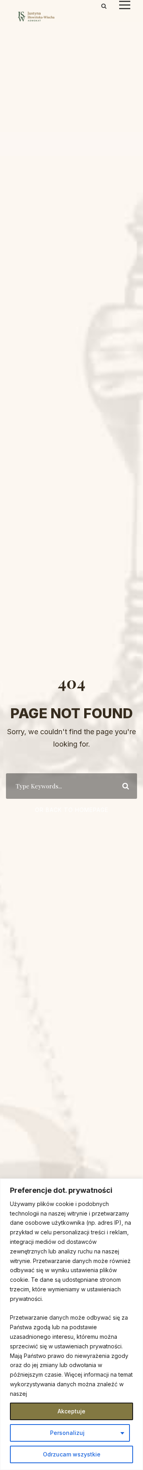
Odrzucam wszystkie (71, 1454)
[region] (71, 1324)
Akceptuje (71, 1411)
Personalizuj (67, 1432)
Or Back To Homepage (71, 809)
